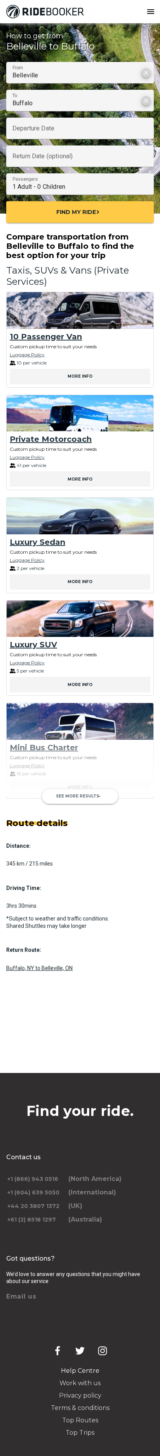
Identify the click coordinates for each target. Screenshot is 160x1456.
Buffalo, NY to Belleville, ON (39, 968)
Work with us (80, 1383)
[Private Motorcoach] (80, 413)
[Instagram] (102, 1350)
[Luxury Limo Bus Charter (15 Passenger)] (80, 824)
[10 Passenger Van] (80, 310)
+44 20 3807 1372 (33, 1206)
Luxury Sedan (37, 542)
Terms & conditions (80, 1408)
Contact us (23, 1157)
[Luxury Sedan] (80, 516)
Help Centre (80, 1370)
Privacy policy (80, 1395)
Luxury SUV (33, 644)
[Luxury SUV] (80, 619)
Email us (21, 1296)
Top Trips (80, 1432)
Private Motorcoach (51, 439)
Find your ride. (80, 1110)
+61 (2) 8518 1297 (31, 1219)
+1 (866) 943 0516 (32, 1178)
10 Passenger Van (46, 336)
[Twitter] (80, 1350)
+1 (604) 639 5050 (33, 1192)
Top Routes (80, 1420)
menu (150, 11)
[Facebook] (57, 1350)
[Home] (46, 11)
